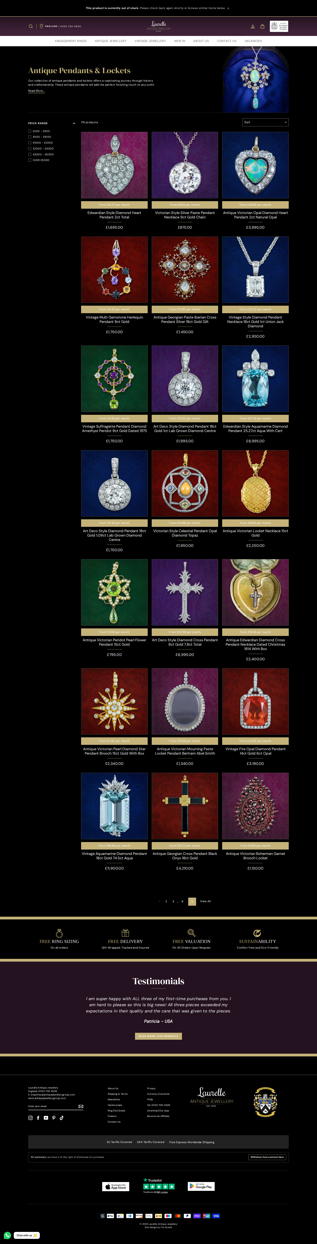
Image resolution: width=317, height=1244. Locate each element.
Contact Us (114, 1121)
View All (205, 901)
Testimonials (115, 1105)
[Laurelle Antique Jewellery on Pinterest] (54, 1118)
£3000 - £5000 (43, 154)
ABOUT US (201, 41)
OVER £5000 (41, 160)
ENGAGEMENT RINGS (71, 41)
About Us (113, 1088)
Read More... (36, 91)
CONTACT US (226, 41)
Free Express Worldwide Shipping (191, 1142)
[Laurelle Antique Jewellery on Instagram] (30, 1118)
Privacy (151, 1088)
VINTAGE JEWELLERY (150, 41)
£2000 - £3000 (43, 148)
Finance (112, 1116)
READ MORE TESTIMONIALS (158, 1036)
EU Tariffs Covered (119, 1142)
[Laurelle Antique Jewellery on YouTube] (46, 1118)
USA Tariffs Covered (150, 1142)
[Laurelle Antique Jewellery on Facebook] (38, 1118)
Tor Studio (166, 1227)
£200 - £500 (41, 131)
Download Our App (158, 1110)
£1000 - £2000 (43, 142)
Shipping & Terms (118, 1093)
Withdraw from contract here (267, 1157)
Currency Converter (158, 1093)
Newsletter (114, 1099)
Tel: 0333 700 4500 (158, 1105)
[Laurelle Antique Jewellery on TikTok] (61, 1118)
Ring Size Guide (116, 1110)
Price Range (38, 123)
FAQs (150, 1099)
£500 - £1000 (42, 136)
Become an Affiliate (158, 1116)
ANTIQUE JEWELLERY (111, 41)
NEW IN (179, 41)
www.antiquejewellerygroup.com (47, 1098)
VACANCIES (253, 41)
